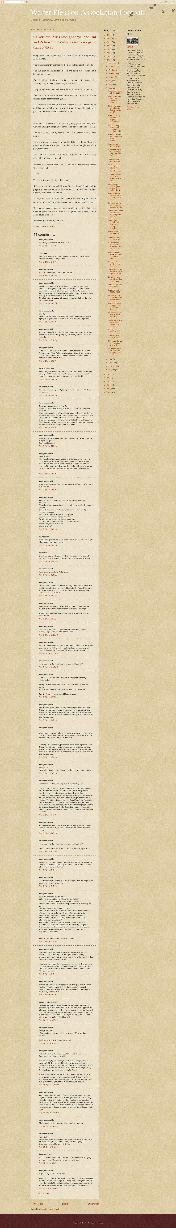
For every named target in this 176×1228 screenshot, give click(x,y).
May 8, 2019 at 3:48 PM (48, 395)
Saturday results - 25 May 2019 (114, 160)
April (111, 359)
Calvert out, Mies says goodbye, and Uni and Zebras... (114, 306)
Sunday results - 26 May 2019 (114, 145)
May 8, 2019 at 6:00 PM (48, 490)
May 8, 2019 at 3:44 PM (48, 379)
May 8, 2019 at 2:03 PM (48, 303)
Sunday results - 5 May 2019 (115, 331)
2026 (109, 35)
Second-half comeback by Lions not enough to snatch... (114, 224)
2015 (109, 378)
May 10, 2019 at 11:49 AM (49, 1085)
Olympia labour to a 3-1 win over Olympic (114, 264)
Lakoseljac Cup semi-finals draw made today (115, 279)
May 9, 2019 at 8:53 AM (48, 596)
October (112, 70)
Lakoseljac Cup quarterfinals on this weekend (115, 298)
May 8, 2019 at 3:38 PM (48, 361)
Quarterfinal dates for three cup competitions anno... (114, 351)
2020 (109, 56)
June (111, 84)
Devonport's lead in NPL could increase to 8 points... (115, 99)
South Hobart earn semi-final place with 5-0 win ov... (115, 271)
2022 (109, 49)
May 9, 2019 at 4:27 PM (48, 852)
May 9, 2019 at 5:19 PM (48, 870)
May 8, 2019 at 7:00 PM (48, 545)
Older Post (93, 1204)
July (110, 81)
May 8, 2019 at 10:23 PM (48, 561)
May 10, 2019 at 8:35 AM (48, 1020)
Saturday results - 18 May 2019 (114, 238)
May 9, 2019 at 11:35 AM (48, 653)
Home (65, 1204)
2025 (109, 38)
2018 (109, 374)
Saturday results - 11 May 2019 (114, 291)
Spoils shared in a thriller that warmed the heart (115, 323)
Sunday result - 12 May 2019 (115, 285)
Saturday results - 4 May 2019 (114, 336)
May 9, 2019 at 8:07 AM (48, 575)
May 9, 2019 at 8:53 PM (48, 995)
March (111, 363)
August (112, 77)
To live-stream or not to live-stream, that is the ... (114, 177)
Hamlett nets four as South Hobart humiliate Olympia (115, 138)
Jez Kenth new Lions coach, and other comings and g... (115, 128)
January (112, 370)
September (113, 74)
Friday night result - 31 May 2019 (115, 92)
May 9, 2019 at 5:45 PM (48, 886)
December (113, 63)
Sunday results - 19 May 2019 (114, 233)
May (110, 88)
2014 (109, 381)
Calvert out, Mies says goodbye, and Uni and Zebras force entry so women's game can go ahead (64, 42)
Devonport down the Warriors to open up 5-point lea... (115, 196)
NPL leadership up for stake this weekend (115, 343)
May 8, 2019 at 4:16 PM (48, 428)
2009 (109, 392)
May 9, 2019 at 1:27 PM (48, 720)
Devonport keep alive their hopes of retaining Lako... (115, 255)
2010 (109, 389)
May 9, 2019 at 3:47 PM (48, 833)
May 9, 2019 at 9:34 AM (48, 619)
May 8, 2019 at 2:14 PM (48, 322)
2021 (109, 53)
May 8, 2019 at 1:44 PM (48, 246)
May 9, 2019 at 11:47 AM (48, 667)
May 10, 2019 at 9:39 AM (48, 1043)
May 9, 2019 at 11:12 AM (48, 635)
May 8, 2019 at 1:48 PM (48, 262)
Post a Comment (43, 1193)
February (112, 366)
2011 (109, 385)
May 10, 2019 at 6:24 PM (48, 1163)
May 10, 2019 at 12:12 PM (49, 1113)
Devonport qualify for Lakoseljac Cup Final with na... (114, 153)
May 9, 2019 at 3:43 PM (48, 815)
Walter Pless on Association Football (88, 12)
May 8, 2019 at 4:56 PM (48, 446)
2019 (109, 60)
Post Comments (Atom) (50, 1209)
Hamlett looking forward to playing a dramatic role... (114, 118)
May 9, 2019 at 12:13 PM (48, 697)
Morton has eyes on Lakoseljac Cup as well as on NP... (114, 109)
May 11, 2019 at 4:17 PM (48, 1188)
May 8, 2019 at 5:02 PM (48, 474)
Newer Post (37, 1204)
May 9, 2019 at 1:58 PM (48, 757)
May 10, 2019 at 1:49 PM (48, 1126)
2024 (109, 42)
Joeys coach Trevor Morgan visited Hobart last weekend (114, 187)
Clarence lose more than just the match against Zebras (115, 214)
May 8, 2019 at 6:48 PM (48, 529)
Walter (131, 47)
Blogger (99, 1223)
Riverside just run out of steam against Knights (115, 205)
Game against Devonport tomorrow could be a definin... (114, 246)
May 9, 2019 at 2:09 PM (48, 773)
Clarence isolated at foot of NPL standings (114, 315)
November (113, 66)
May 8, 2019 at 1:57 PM (48, 276)
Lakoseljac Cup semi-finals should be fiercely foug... (114, 168)
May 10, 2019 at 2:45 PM (48, 1147)
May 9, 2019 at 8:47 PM (48, 974)
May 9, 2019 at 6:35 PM (48, 942)
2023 (109, 46)
